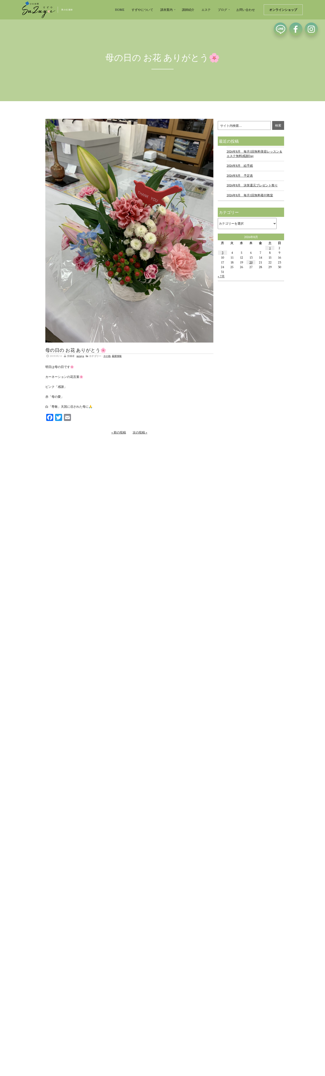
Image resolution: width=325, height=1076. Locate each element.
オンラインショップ (283, 10)
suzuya (80, 356)
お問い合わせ (245, 10)
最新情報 (117, 356)
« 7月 (221, 276)
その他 (107, 356)
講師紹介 (188, 10)
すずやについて (142, 10)
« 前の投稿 (118, 432)
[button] (167, 9)
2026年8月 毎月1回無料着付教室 (250, 195)
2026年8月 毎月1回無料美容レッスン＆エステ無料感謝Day (254, 153)
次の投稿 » (140, 432)
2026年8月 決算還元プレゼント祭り (252, 185)
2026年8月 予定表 (240, 175)
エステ (206, 10)
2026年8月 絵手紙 (240, 165)
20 (250, 262)
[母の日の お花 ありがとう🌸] (129, 230)
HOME (119, 10)
